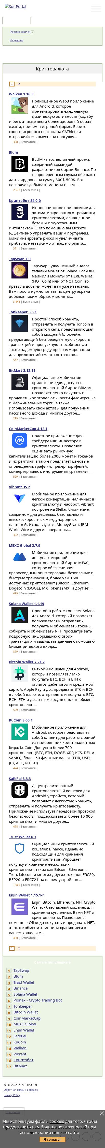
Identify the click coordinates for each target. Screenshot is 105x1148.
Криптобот (23, 1059)
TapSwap (21, 970)
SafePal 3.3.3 (20, 778)
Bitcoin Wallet (26, 1011)
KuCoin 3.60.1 (21, 720)
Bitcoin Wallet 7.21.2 (27, 661)
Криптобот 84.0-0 (25, 200)
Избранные (16, 39)
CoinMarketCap (27, 1018)
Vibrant (20, 1053)
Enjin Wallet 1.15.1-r (26, 895)
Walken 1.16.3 (21, 94)
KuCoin (20, 1041)
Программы (18, 21)
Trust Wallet (24, 982)
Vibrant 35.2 (19, 486)
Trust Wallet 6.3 (22, 836)
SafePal (20, 1035)
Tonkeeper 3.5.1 (23, 312)
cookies (56, 1121)
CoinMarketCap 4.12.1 (28, 428)
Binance (21, 988)
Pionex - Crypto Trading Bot (38, 1000)
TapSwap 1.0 (20, 258)
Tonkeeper (23, 1006)
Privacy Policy (12, 1095)
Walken (20, 1047)
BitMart (20, 1065)
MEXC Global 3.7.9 (24, 545)
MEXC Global (25, 1023)
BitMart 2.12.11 (22, 370)
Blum (13, 152)
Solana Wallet (25, 994)
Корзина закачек (20, 31)
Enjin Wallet (24, 1030)
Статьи (43, 21)
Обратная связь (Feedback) (21, 1090)
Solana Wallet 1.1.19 (26, 603)
